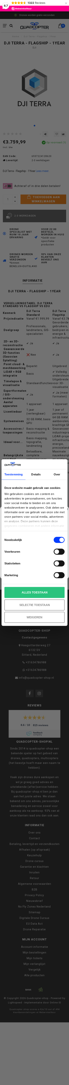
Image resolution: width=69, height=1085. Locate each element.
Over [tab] (57, 474)
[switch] (59, 552)
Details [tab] (36, 474)
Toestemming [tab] (13, 474)
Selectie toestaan (34, 604)
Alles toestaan (35, 592)
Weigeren (34, 617)
